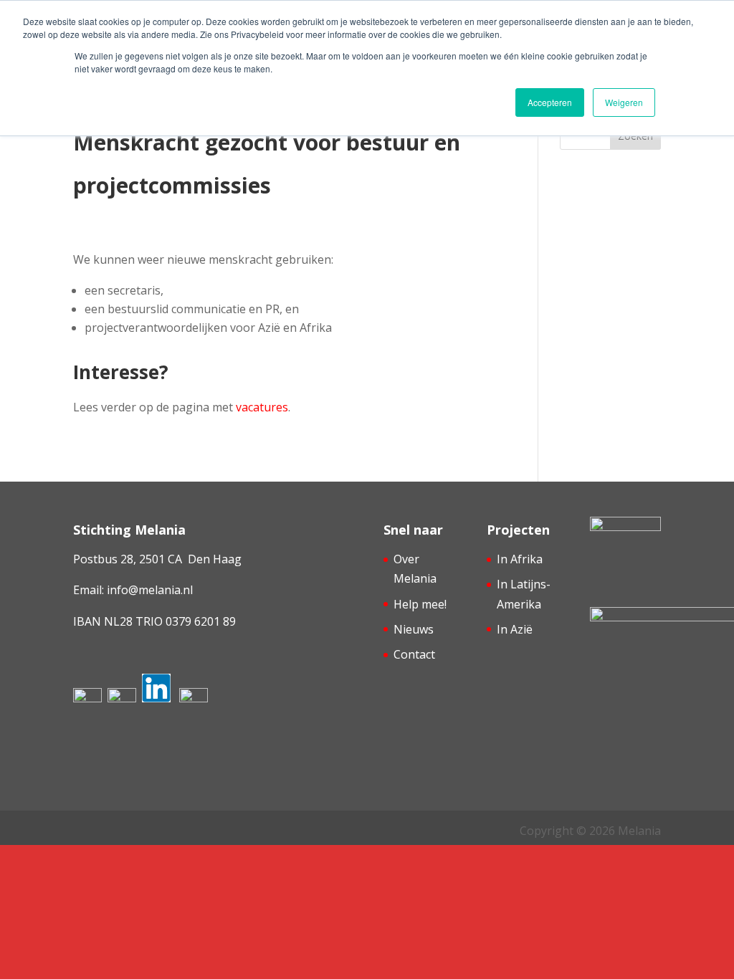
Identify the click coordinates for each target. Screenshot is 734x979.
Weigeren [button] (624, 102)
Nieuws (414, 629)
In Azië (515, 629)
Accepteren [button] (550, 102)
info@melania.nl (150, 590)
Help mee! (420, 604)
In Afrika (520, 559)
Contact (414, 654)
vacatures (262, 407)
